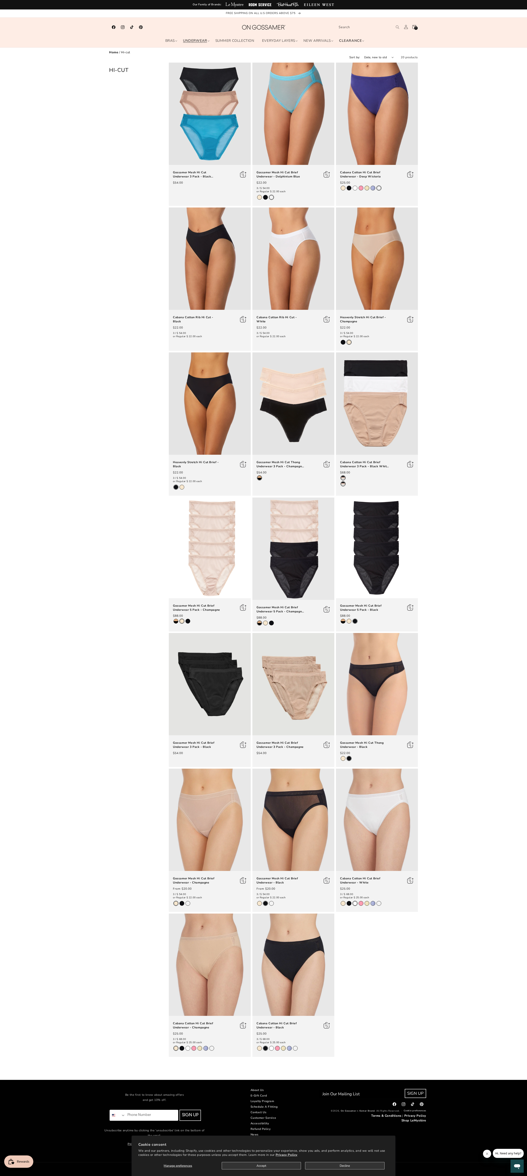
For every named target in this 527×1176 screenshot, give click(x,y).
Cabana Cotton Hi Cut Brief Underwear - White (360, 880)
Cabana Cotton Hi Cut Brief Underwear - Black (277, 1025)
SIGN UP (190, 1115)
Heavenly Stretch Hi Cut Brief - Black (196, 464)
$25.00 (345, 183)
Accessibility (260, 1123)
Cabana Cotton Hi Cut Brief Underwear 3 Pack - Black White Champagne (364, 464)
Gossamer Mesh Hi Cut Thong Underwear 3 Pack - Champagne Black (280, 464)
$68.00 (345, 472)
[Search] (397, 27)
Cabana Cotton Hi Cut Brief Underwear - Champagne (193, 1025)
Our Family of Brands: (207, 4)
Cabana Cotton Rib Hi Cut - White (277, 320)
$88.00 (178, 616)
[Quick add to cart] (234, 174)
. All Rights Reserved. (387, 1110)
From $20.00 (182, 888)
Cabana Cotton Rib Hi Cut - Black (193, 320)
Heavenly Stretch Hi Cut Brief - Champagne (363, 320)
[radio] (259, 197)
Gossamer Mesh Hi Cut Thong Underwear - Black (362, 745)
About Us (257, 1090)
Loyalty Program (262, 1101)
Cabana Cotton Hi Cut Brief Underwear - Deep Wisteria (360, 174)
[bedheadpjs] (288, 4)
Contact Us (259, 1112)
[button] (170, 41)
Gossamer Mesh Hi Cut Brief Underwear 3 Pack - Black (194, 745)
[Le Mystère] (235, 4)
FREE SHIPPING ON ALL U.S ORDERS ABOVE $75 (261, 13)
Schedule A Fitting (264, 1107)
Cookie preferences (415, 1110)
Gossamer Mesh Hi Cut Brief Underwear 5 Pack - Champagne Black (280, 609)
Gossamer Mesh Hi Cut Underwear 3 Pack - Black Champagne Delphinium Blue (194, 174)
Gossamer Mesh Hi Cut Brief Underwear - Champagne (194, 880)
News (255, 1134)
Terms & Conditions (386, 1116)
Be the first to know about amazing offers (154, 1095)
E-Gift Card (259, 1096)
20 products (409, 57)
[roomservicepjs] (260, 4)
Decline (345, 1166)
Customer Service (263, 1118)
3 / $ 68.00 (346, 894)
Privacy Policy (286, 1155)
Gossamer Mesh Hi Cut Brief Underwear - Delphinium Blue (278, 174)
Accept (261, 1166)
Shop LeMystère (413, 1120)
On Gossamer (348, 1110)
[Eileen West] (319, 4)
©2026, (335, 1110)
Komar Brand (367, 1110)
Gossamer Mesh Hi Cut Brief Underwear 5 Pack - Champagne (196, 608)
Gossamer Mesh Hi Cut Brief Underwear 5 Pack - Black (361, 608)
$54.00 (178, 183)
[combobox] (368, 27)
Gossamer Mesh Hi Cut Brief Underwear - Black (277, 880)
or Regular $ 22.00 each (271, 191)
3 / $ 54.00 (263, 188)
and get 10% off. (154, 1100)
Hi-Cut (119, 70)
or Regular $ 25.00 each (354, 897)
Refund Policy (261, 1129)
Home (113, 52)
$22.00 (262, 183)
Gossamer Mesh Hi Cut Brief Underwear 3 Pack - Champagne (280, 745)
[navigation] (263, 52)
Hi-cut (125, 52)
